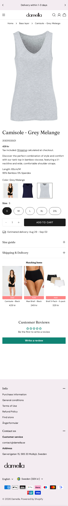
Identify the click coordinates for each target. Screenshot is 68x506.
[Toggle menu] (3, 15)
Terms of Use (9, 405)
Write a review (34, 340)
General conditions (13, 400)
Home (10, 23)
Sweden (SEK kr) (31, 478)
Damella (15, 499)
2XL (55, 211)
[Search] (54, 15)
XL (41, 211)
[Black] (10, 191)
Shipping (22, 150)
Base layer (24, 23)
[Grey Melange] (45, 191)
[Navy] (27, 191)
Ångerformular (10, 423)
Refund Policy (10, 411)
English (6, 479)
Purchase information (14, 394)
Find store (8, 417)
